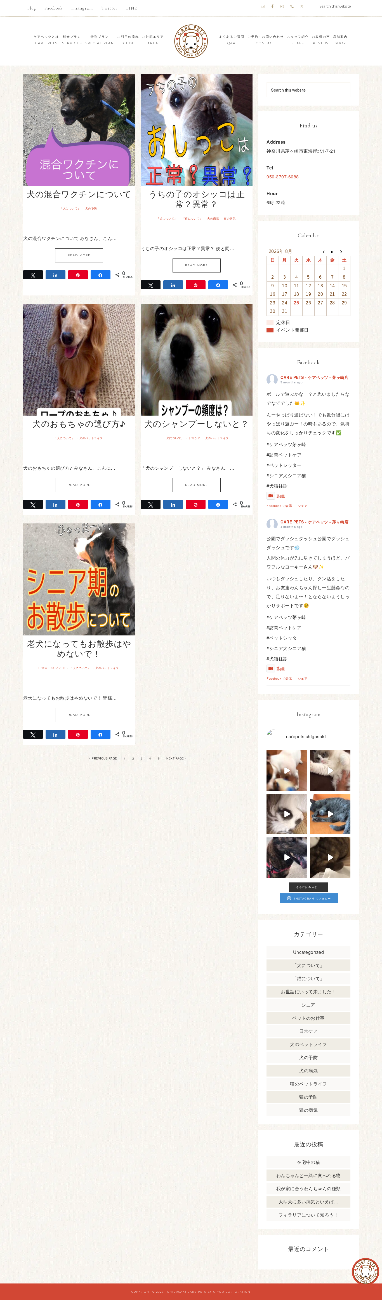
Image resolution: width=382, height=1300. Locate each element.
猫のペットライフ (308, 1083)
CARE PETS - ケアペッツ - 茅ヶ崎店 (314, 377)
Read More (79, 255)
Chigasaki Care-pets (186, 1291)
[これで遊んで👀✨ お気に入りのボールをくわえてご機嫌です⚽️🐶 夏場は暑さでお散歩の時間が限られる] (287, 770)
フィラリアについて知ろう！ (309, 1215)
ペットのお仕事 (308, 1018)
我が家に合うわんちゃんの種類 (308, 1188)
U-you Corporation (232, 1291)
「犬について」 (70, 208)
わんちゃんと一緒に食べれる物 (308, 1175)
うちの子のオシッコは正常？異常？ (196, 199)
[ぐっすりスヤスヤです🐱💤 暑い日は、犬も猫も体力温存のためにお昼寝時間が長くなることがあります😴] (330, 814)
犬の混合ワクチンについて (79, 194)
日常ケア (195, 438)
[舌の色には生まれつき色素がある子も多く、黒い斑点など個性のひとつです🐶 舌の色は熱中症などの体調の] (287, 857)
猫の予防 (308, 1097)
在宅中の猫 (308, 1162)
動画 (281, 495)
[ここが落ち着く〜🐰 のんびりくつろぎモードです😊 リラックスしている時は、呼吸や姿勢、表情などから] (287, 814)
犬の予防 (91, 208)
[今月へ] (332, 251)
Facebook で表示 (279, 505)
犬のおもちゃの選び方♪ (79, 423)
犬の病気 (213, 218)
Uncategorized (51, 668)
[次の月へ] (344, 251)
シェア (303, 505)
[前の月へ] (320, 251)
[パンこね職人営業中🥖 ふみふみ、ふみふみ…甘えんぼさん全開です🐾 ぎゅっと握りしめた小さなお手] (330, 770)
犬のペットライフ (91, 438)
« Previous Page (103, 758)
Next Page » (176, 758)
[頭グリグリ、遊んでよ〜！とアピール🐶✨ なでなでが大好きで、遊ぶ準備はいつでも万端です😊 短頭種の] (330, 857)
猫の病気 (229, 218)
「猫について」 (192, 218)
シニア (308, 1004)
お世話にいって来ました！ (308, 991)
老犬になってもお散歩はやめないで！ (79, 648)
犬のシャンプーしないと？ (196, 423)
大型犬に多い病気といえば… (309, 1201)
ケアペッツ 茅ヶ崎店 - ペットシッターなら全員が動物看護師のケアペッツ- (191, 41)
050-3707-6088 (283, 176)
